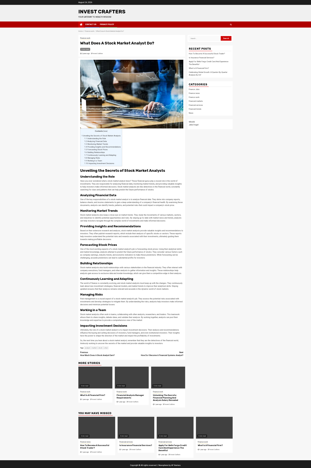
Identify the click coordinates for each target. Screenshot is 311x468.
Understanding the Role (95, 138)
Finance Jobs (194, 89)
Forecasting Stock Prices (96, 149)
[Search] (230, 24)
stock (100, 348)
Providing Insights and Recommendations (102, 147)
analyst (87, 348)
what (106, 348)
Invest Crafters (101, 12)
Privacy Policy (107, 24)
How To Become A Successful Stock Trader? (207, 54)
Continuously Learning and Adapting (100, 155)
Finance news (194, 93)
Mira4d (192, 122)
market (94, 348)
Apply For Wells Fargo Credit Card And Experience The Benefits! (173, 448)
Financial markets (196, 101)
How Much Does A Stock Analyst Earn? (97, 353)
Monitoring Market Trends (96, 144)
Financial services (196, 105)
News (191, 113)
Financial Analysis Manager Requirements (130, 396)
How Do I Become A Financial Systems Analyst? (162, 353)
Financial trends (195, 109)
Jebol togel (194, 125)
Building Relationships (94, 152)
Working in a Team (93, 161)
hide (105, 131)
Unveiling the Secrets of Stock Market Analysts (101, 136)
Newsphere (163, 465)
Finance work (85, 38)
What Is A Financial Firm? (92, 395)
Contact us (90, 24)
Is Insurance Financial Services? (201, 57)
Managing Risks (92, 158)
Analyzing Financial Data (95, 141)
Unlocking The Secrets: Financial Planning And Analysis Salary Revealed (165, 397)
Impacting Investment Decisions (99, 163)
